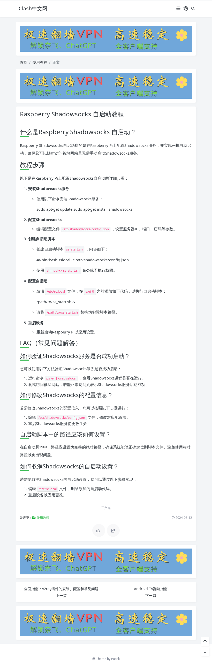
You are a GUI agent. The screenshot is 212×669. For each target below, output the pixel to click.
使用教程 (40, 62)
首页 (23, 62)
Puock (115, 659)
